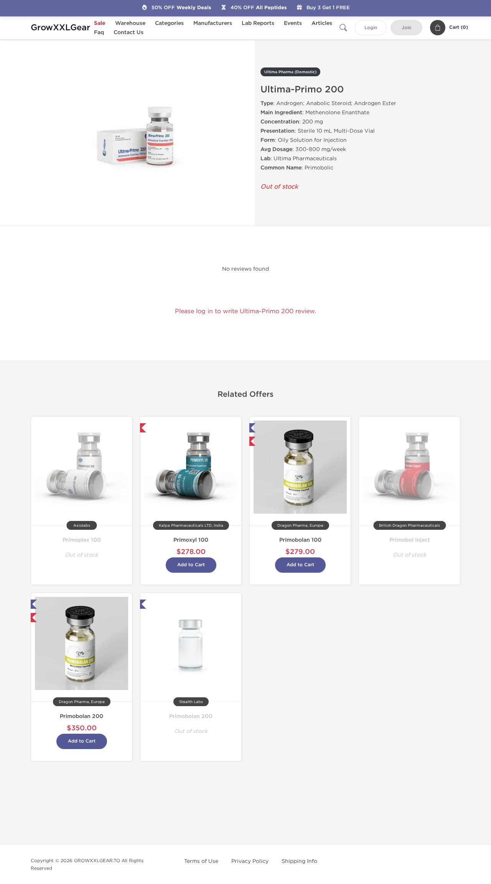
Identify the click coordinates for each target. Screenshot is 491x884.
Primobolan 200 (81, 716)
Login (370, 28)
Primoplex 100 (82, 540)
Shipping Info (299, 861)
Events (293, 23)
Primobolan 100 (300, 540)
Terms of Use (201, 861)
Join (406, 28)
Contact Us (128, 32)
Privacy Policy (250, 861)
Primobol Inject (409, 540)
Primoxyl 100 (190, 540)
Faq (99, 32)
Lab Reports (258, 23)
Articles (321, 23)
